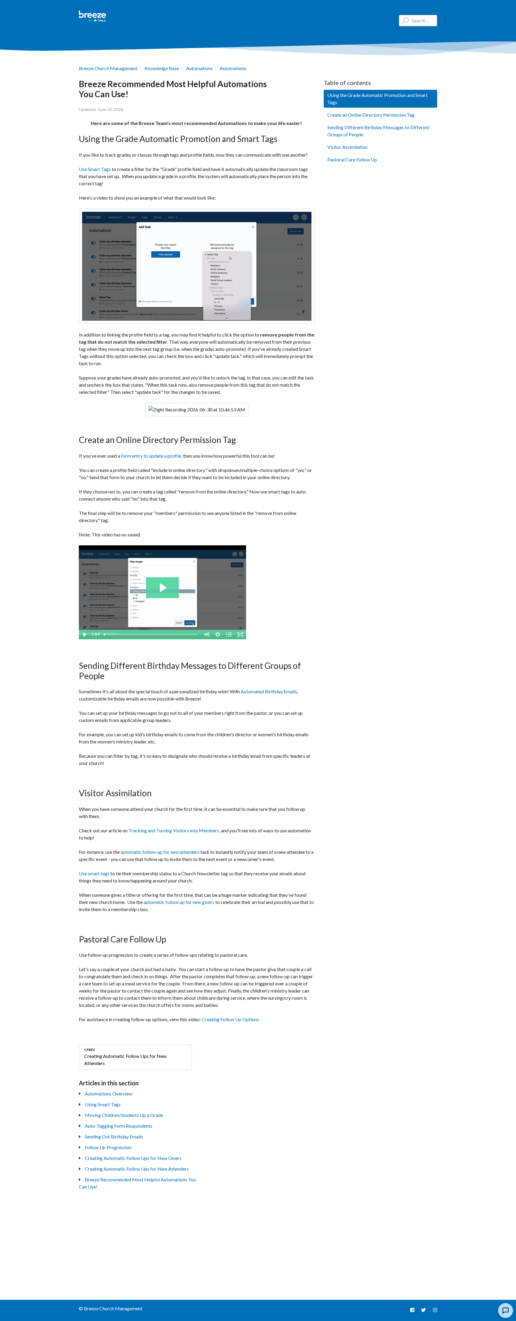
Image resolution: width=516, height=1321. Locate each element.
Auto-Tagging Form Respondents (118, 1126)
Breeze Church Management (108, 68)
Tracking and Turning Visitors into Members (173, 830)
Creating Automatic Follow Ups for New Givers (133, 1158)
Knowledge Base (162, 68)
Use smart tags (94, 873)
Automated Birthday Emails (269, 691)
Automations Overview (108, 1093)
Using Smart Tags (103, 1104)
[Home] (92, 16)
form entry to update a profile (151, 456)
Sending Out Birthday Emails (114, 1136)
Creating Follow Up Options (230, 1019)
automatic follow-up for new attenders (160, 852)
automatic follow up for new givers (179, 902)
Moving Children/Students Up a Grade (124, 1115)
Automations (199, 68)
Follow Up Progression (108, 1147)
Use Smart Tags (95, 169)
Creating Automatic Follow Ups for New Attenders (137, 1169)
